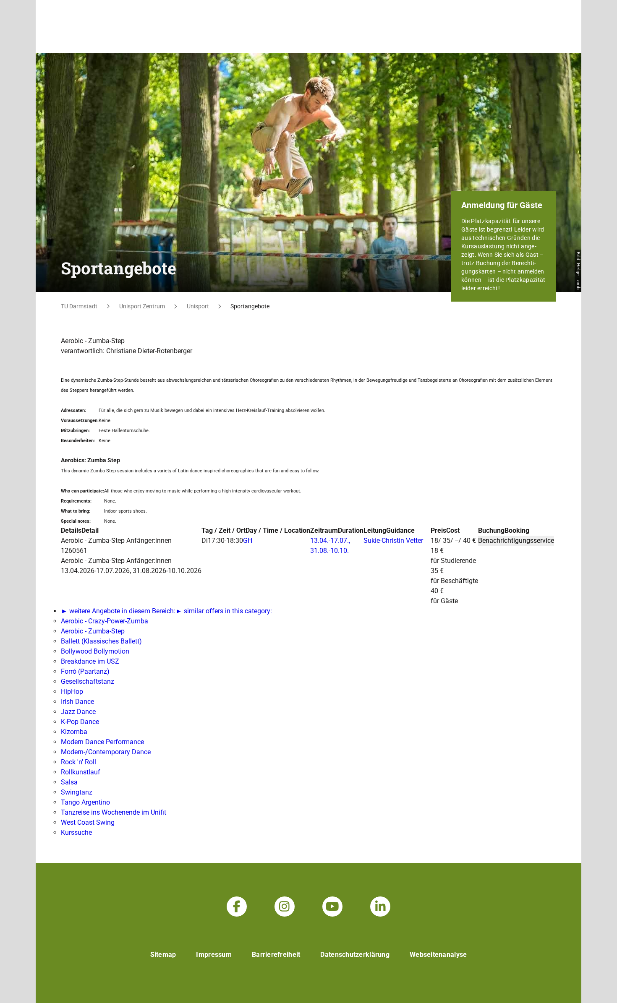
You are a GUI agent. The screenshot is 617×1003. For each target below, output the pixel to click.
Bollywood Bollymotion (95, 651)
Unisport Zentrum (142, 306)
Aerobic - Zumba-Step (93, 631)
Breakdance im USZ (90, 661)
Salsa (69, 782)
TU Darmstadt (79, 306)
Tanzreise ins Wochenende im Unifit (113, 812)
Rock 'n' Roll (78, 762)
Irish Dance (77, 702)
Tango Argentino (85, 802)
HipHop (72, 692)
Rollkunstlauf (80, 772)
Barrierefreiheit (276, 955)
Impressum (214, 955)
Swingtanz (76, 792)
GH (247, 540)
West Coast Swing (88, 822)
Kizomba (74, 732)
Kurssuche (76, 832)
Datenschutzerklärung (355, 955)
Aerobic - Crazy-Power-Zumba (104, 621)
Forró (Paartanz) (85, 671)
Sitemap (163, 955)
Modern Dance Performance (102, 742)
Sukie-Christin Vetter (393, 540)
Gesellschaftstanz (87, 681)
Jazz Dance (78, 712)
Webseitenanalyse (438, 955)
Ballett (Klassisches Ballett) (101, 641)
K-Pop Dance (80, 722)
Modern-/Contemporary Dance (106, 752)
